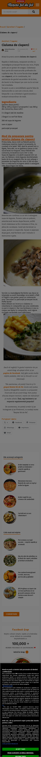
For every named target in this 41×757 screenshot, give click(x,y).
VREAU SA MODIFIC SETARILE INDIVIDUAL (20, 753)
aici (3, 705)
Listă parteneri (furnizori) (10, 744)
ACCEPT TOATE (20, 749)
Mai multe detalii (8, 686)
